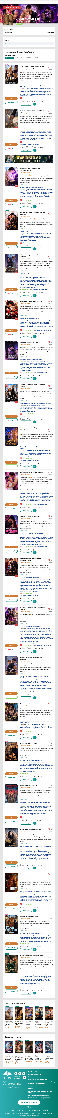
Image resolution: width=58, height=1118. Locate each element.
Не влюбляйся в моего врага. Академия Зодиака (11, 118)
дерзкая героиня (27, 92)
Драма (26, 273)
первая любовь (46, 325)
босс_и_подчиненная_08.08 (27, 814)
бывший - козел (37, 935)
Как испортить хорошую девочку (11, 524)
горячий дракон (35, 234)
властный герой (31, 91)
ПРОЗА (21, 129)
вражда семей (41, 535)
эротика (49, 94)
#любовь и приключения (26, 284)
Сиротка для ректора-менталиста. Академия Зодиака (11, 567)
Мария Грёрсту (47, 1062)
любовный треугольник (45, 196)
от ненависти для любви (40, 363)
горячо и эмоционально (35, 320)
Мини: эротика (35, 85)
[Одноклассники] (23, 1073)
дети (51, 234)
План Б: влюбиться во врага (11, 751)
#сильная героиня (24, 366)
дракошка (27, 236)
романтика (23, 193)
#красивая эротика (45, 366)
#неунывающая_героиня (26, 285)
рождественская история (26, 852)
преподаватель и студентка (36, 588)
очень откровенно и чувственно (44, 537)
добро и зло (28, 190)
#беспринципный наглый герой (36, 896)
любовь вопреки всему (44, 499)
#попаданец (30, 894)
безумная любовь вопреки (40, 538)
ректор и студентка (25, 581)
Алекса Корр (28, 1061)
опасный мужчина (46, 131)
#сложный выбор (42, 975)
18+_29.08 (26, 139)
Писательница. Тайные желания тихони (11, 712)
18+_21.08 (22, 502)
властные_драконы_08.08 (26, 985)
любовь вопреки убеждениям (27, 368)
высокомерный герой (41, 851)
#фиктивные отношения (26, 281)
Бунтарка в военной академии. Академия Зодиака (11, 393)
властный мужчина (41, 91)
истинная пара (24, 641)
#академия (38, 682)
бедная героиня (28, 135)
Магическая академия (35, 129)
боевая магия (30, 405)
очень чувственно (42, 727)
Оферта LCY (32, 1088)
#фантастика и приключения (34, 806)
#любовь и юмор (30, 767)
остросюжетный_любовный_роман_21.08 (31, 544)
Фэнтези (26, 129)
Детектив (22, 187)
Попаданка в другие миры (38, 1022)
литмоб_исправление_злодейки (28, 855)
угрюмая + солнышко (35, 280)
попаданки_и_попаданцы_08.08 (28, 729)
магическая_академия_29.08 (44, 198)
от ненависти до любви (32, 196)
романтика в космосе (25, 542)
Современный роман (36, 721)
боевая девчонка (31, 275)
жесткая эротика (37, 92)
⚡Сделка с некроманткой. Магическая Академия (11, 263)
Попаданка (23, 972)
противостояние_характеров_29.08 (29, 591)
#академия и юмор (43, 681)
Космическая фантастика (48, 1056)
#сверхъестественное (26, 810)
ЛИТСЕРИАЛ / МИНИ (25, 85)
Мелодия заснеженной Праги (11, 924)
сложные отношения (44, 450)
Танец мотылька (39, 1047)
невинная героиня (30, 537)
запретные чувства (35, 131)
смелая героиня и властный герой (34, 494)
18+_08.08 (50, 727)
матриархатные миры (32, 88)
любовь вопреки (33, 195)
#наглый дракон (30, 980)
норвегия (22, 767)
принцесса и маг (44, 323)
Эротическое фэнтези (38, 1056)
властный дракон (40, 980)
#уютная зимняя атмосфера (27, 764)
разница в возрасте (29, 586)
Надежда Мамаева (17, 1027)
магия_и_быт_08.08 (36, 860)
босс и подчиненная (40, 814)
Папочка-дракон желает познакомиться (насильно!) (11, 220)
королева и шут (37, 325)
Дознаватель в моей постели (11, 350)
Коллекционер (11, 882)
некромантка (29, 192)
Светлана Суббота (27, 1028)
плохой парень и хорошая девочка (38, 326)
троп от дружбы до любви (45, 408)
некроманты (37, 192)
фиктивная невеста (47, 280)
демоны (22, 190)
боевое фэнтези (31, 679)
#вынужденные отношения (27, 682)
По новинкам (19, 57)
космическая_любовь (47, 496)
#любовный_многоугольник (33, 631)
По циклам (36, 57)
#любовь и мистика (37, 809)
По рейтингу (28, 57)
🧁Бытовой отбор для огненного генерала (49, 1013)
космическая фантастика (26, 363)
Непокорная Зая (49, 1047)
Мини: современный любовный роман (19, 1056)
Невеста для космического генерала (11, 481)
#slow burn (27, 280)
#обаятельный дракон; (26, 976)
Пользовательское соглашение (38, 1095)
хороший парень (32, 240)
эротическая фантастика (26, 95)
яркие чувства (33, 582)
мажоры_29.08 (33, 139)
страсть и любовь (44, 193)
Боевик (22, 403)
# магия (35, 681)
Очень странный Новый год (11, 793)
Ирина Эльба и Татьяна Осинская (48, 1029)
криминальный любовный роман (35, 361)
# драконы (35, 976)
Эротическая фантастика (39, 489)
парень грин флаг (46, 635)
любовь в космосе (38, 502)
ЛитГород (7, 1073)
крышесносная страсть (38, 190)
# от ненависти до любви (42, 762)
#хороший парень (44, 634)
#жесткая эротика (43, 364)
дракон (22, 236)
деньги (49, 975)
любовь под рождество (41, 764)
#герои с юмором (40, 767)
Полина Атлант (7, 1028)
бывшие (33, 497)
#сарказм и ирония (30, 277)
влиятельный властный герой (27, 638)
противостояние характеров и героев (41, 132)
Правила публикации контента (38, 1079)
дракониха (48, 896)
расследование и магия (26, 134)
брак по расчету (44, 540)
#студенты (30, 935)
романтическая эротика (39, 94)
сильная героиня (37, 281)
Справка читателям (34, 1074)
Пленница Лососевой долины (9, 1013)
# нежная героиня (35, 940)
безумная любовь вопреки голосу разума (30, 584)
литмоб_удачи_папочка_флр (27, 237)
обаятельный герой (40, 277)
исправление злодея (29, 851)
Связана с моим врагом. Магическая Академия (11, 665)
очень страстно (35, 493)
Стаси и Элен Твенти (25, 70)
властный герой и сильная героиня (36, 189)
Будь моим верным (19, 1047)
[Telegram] (15, 1073)
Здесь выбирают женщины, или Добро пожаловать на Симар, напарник (11, 74)
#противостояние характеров (41, 284)
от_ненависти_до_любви (30, 364)
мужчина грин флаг (46, 283)
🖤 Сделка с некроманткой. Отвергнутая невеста (11, 616)
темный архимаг (40, 628)
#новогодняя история (26, 937)
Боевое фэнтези (28, 403)
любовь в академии (40, 586)
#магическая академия (26, 278)
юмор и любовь (42, 239)
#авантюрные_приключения (27, 897)
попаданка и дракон (32, 975)
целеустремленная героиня (34, 850)
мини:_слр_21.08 (31, 771)
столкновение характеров (39, 630)
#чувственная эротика (40, 894)
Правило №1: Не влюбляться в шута (11, 309)
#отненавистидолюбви (42, 679)
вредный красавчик (46, 854)
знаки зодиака (48, 135)
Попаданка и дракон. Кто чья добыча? (11, 964)
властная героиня (40, 897)
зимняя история (31, 762)
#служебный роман (42, 807)
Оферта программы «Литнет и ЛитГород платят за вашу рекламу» (41, 1082)
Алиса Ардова (39, 1027)
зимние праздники (31, 807)
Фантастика (23, 359)
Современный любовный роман (9, 1056)
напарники (30, 94)
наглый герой (47, 899)
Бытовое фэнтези (19, 1021)
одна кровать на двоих (47, 765)
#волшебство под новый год (39, 937)
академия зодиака (38, 134)
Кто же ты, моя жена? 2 (29, 1047)
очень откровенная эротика (37, 726)
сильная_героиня (32, 408)
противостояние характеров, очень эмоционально (33, 90)
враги (28, 131)
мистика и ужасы (47, 806)
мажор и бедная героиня (26, 136)
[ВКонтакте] (19, 1073)
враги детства (36, 765)
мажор (41, 899)
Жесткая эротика (37, 359)
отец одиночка (28, 239)
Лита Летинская (18, 1063)
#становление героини (34, 854)
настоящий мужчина (41, 237)
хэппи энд (48, 586)
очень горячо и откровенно (46, 88)
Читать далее (23, 82)
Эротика (42, 85)
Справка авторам (34, 1077)
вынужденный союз (25, 497)
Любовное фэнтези (30, 446)
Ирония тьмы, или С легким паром (11, 837)
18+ (21, 198)
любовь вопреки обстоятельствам (43, 285)
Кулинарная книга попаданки (19, 1013)
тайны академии (24, 195)
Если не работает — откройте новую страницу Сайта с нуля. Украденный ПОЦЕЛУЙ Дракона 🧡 (29, 1013)
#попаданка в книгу (36, 724)
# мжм (46, 361)
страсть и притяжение (26, 538)
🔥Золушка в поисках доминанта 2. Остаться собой (9, 1047)
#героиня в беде (35, 811)
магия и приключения (35, 451)
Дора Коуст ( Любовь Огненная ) (9, 1063)
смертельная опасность (32, 193)
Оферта (30, 1086)
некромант (28, 323)
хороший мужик (37, 810)
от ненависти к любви (47, 192)
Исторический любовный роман (9, 1022)
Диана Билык (38, 1061)
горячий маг (49, 189)
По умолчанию (9, 57)
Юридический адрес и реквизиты (39, 1098)
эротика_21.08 (29, 502)
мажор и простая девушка (40, 136)
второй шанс (27, 234)
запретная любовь (34, 322)
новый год (44, 935)
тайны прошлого (24, 582)
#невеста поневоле (33, 634)
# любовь (50, 935)
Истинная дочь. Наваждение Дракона (39, 1013)
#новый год (23, 807)
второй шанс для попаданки (41, 858)
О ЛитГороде (32, 1071)
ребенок (35, 239)
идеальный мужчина (39, 405)
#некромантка (37, 278)
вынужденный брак (25, 684)
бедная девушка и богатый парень (36, 233)
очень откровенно (44, 493)
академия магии (24, 588)
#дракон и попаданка (26, 979)
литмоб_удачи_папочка (36, 236)
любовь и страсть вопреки (34, 496)
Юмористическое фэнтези (32, 846)
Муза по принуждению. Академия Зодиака (11, 436)
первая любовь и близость (38, 541)
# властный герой (35, 366)
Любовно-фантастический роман (36, 802)
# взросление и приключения (38, 685)
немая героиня (35, 323)
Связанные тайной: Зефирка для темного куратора (11, 176)
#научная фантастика (25, 809)
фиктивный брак (47, 281)
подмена (33, 138)
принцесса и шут (24, 326)
